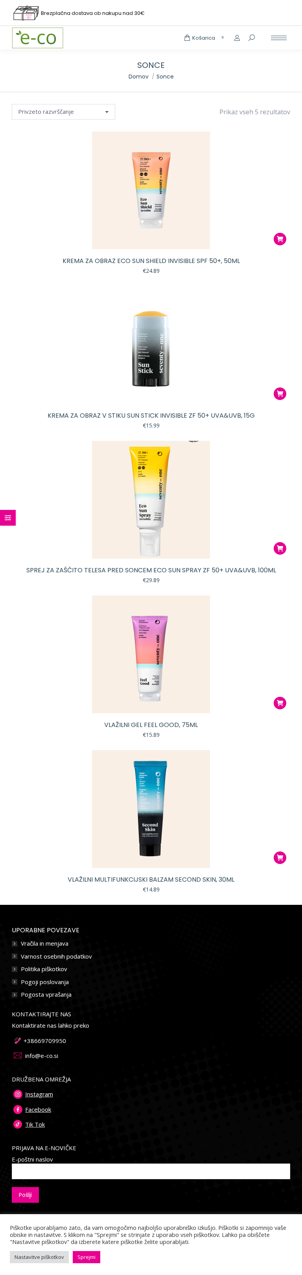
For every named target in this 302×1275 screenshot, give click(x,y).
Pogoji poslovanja (45, 982)
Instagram (39, 1094)
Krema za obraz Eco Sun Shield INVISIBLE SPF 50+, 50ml (151, 260)
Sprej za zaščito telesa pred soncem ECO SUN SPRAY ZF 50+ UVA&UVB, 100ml (151, 570)
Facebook (38, 1109)
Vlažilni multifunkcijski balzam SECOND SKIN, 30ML (151, 879)
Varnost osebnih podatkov (56, 956)
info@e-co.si (41, 1055)
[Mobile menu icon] (278, 38)
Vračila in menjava (44, 943)
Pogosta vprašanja (46, 994)
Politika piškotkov (44, 969)
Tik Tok (35, 1124)
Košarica (207, 38)
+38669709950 (45, 1041)
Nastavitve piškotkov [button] (39, 1256)
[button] (280, 239)
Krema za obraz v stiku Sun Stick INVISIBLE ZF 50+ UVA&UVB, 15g (151, 415)
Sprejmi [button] (86, 1256)
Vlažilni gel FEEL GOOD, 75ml (151, 724)
